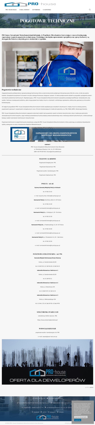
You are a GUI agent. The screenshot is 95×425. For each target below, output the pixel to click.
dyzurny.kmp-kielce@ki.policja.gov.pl (50, 196)
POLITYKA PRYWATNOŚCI (81, 417)
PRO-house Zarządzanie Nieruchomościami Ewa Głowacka (47, 147)
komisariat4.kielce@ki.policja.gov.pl (50, 245)
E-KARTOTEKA (47, 9)
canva (91, 387)
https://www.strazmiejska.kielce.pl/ (47, 320)
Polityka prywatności (71, 423)
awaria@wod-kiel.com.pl (50, 336)
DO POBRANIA (36, 9)
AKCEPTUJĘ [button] (77, 420)
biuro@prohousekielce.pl (54, 151)
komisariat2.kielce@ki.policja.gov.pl (50, 220)
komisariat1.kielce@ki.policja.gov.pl (50, 208)
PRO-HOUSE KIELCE (11, 9)
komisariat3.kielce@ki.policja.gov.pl (50, 233)
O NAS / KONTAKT (24, 9)
